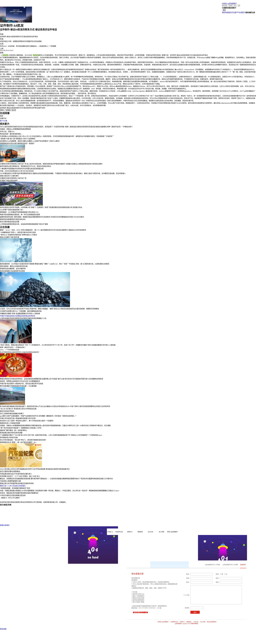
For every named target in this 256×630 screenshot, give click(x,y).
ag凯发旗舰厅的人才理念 (212, 564)
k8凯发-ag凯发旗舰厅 (229, 3)
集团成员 (189, 622)
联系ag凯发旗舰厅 (211, 622)
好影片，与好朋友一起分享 (8, 110)
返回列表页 (137, 612)
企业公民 (196, 622)
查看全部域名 (5, 525)
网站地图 (3, 629)
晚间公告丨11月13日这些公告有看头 (13, 486)
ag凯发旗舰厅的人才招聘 (230, 564)
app (238, 12)
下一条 (145, 612)
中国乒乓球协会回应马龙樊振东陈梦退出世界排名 (17, 316)
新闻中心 (182, 622)
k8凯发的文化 (174, 622)
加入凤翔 (202, 622)
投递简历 (243, 564)
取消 (224, 10)
